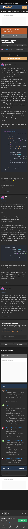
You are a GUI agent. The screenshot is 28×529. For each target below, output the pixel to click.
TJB (7, 454)
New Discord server (9, 356)
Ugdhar (8, 401)
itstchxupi (9, 424)
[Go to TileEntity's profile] (3, 428)
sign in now (11, 326)
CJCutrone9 (7, 49)
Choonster (5, 473)
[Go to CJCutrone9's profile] (2, 49)
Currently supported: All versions (13, 35)
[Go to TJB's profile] (3, 441)
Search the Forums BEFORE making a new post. (10, 30)
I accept (23, 520)
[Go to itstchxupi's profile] (3, 405)
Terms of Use (8, 522)
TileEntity (9, 437)
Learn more (3, 2)
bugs (7, 390)
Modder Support (20, 49)
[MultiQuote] (2, 191)
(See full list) (22, 468)
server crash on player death (14, 428)
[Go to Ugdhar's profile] (3, 391)
